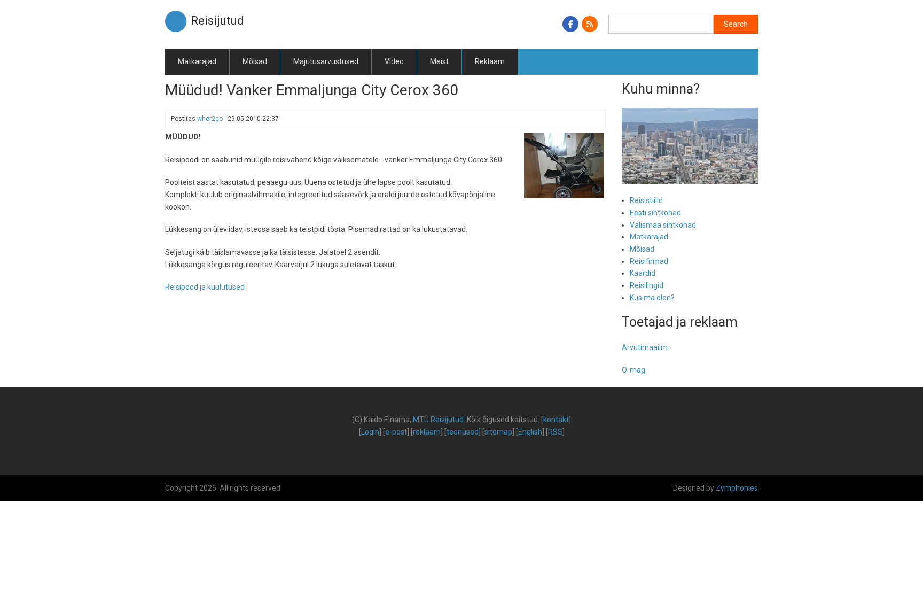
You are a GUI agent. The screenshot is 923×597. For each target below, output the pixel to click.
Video (394, 61)
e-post (396, 432)
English (530, 432)
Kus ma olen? (652, 297)
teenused (463, 432)
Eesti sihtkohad (655, 212)
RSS (555, 432)
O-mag (633, 370)
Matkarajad (197, 61)
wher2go (210, 118)
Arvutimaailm (645, 347)
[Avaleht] (175, 21)
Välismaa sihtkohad (663, 225)
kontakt (556, 419)
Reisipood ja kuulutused (205, 287)
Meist (439, 61)
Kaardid (642, 273)
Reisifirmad (649, 261)
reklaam (427, 432)
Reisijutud (217, 20)
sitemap (498, 432)
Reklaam (490, 61)
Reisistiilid (646, 200)
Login (370, 432)
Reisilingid (646, 285)
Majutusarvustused (325, 61)
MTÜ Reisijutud (438, 419)
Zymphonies (737, 488)
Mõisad (255, 61)
